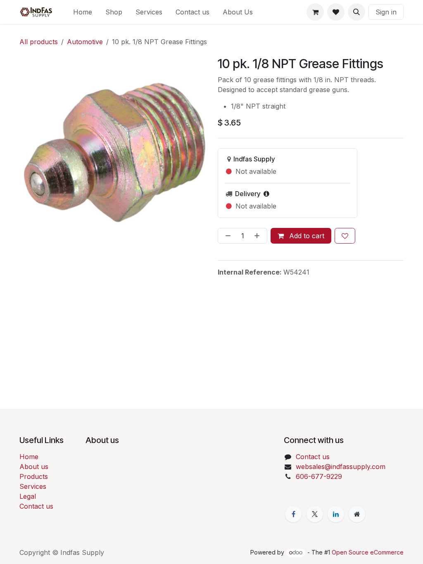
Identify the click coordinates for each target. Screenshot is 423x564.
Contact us (36, 506)
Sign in (386, 12)
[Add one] (258, 235)
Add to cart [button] (305, 236)
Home (28, 457)
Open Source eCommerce (368, 552)
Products (33, 476)
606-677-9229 (319, 476)
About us (33, 466)
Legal (27, 496)
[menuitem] (83, 12)
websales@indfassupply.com (340, 466)
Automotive (85, 42)
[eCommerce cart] (315, 12)
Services (32, 486)
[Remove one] (226, 235)
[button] (356, 12)
